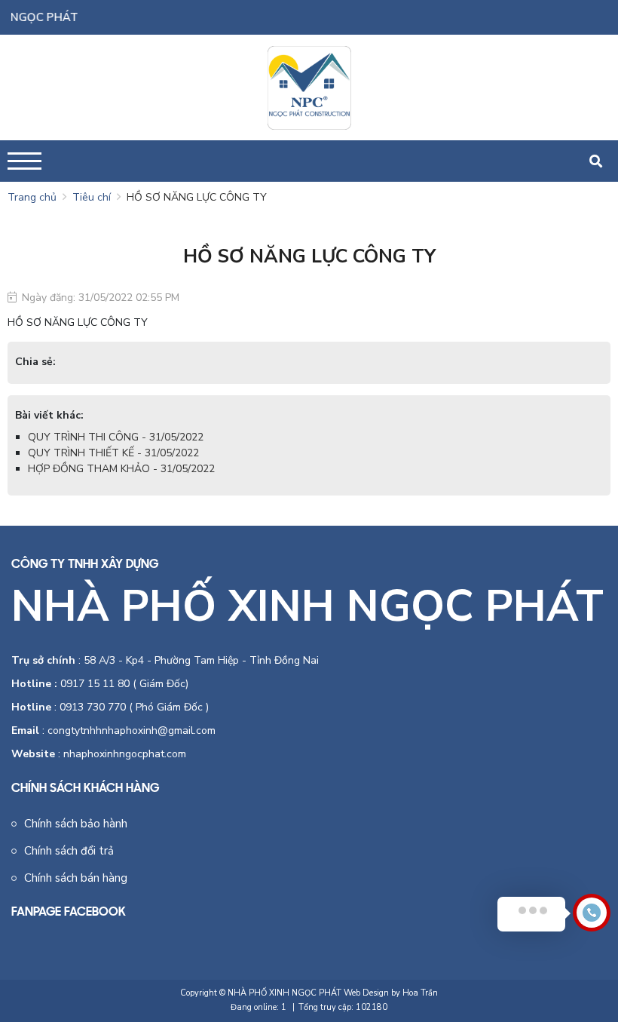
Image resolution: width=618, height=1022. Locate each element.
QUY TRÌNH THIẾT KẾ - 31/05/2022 (113, 453)
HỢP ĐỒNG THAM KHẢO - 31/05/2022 (121, 469)
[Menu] (24, 161)
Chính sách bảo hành (75, 823)
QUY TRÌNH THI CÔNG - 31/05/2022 (115, 437)
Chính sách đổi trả (69, 850)
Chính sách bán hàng (75, 877)
